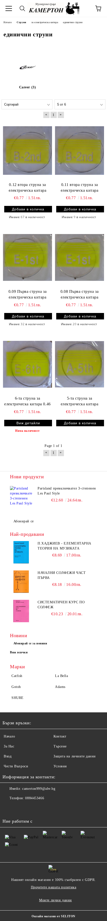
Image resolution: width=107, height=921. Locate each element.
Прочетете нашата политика (53, 887)
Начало (9, 736)
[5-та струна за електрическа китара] (79, 364)
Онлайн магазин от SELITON (53, 916)
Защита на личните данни (75, 756)
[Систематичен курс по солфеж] (21, 611)
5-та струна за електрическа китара (80, 401)
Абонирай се (23, 521)
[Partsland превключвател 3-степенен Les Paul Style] (21, 497)
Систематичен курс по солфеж (61, 604)
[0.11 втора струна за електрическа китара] (79, 150)
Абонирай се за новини (30, 643)
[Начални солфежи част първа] (21, 581)
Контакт (60, 736)
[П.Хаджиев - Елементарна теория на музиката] (21, 552)
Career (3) (27, 87)
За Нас (9, 746)
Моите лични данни (55, 900)
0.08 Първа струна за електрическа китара (79, 294)
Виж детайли (28, 423)
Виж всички (19, 652)
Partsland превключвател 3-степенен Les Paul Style (67, 491)
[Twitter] (20, 808)
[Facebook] (9, 808)
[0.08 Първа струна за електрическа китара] (79, 257)
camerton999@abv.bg (38, 789)
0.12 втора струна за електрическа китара (28, 187)
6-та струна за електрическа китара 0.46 (27, 401)
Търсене (60, 746)
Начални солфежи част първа (62, 575)
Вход (7, 756)
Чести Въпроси (16, 766)
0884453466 (34, 798)
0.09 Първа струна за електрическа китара (27, 294)
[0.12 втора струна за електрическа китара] (27, 150)
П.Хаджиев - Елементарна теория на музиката (64, 546)
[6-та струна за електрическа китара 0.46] (27, 364)
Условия (60, 766)
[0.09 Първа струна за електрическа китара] (27, 257)
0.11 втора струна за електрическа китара (80, 187)
